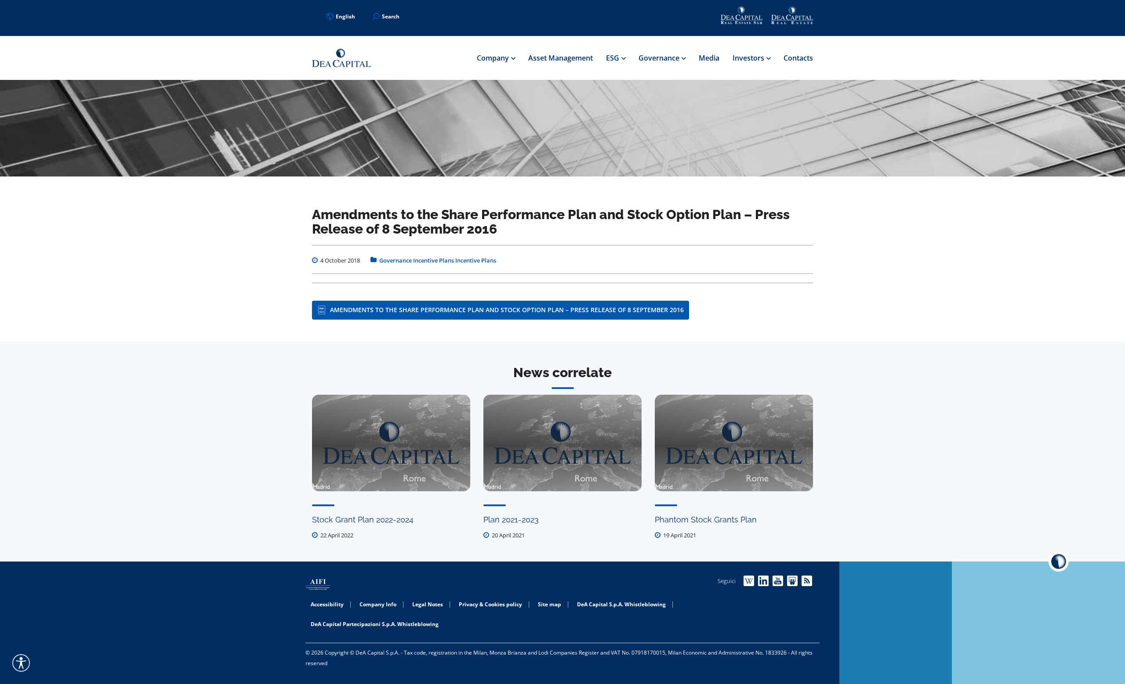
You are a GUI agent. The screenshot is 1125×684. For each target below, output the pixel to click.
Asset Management (560, 58)
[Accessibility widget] (21, 662)
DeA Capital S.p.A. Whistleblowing (621, 604)
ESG (613, 58)
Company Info (377, 604)
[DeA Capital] (341, 58)
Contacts (798, 58)
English (345, 16)
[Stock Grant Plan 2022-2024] (391, 443)
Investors (749, 58)
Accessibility (327, 604)
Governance (660, 58)
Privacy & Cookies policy (490, 604)
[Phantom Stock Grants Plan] (734, 443)
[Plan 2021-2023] (562, 443)
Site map (549, 604)
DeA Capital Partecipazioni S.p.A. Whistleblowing (375, 624)
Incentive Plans (433, 260)
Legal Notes (427, 604)
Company (494, 58)
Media (709, 58)
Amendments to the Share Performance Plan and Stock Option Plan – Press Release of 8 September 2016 (507, 310)
